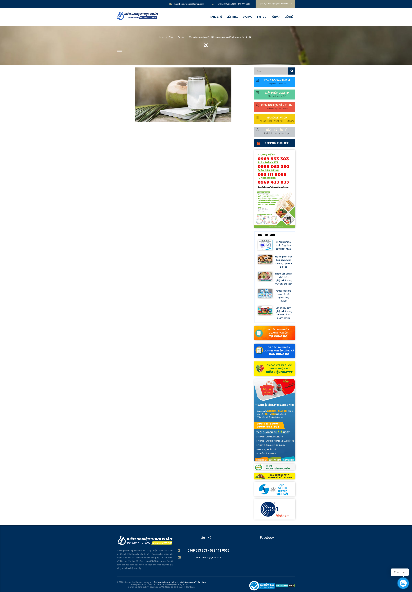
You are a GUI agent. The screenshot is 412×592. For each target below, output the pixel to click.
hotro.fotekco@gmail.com (208, 557)
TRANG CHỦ (215, 16)
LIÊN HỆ (289, 16)
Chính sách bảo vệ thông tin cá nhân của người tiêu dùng (180, 582)
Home (161, 37)
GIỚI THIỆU (232, 16)
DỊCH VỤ (247, 16)
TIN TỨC (261, 16)
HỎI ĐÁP (275, 16)
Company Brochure (277, 143)
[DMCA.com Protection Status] (285, 585)
